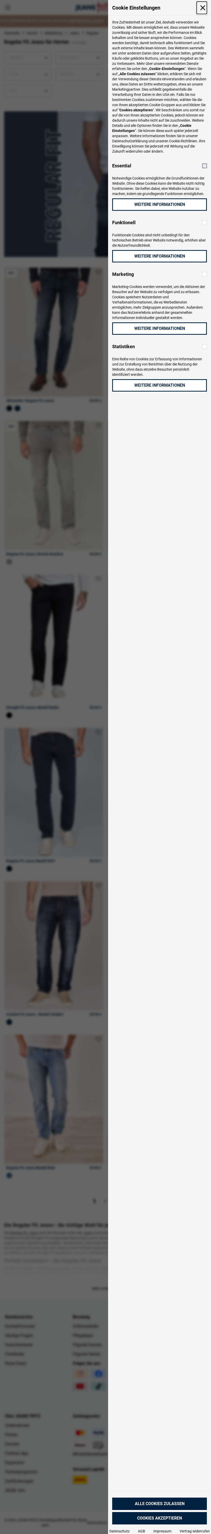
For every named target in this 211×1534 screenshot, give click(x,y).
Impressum (162, 1531)
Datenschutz (119, 1531)
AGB (141, 1531)
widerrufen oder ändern (144, 151)
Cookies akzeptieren (159, 1518)
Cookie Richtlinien (183, 141)
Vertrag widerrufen (195, 1531)
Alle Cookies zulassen (159, 1503)
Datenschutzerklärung (130, 141)
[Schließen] (202, 8)
